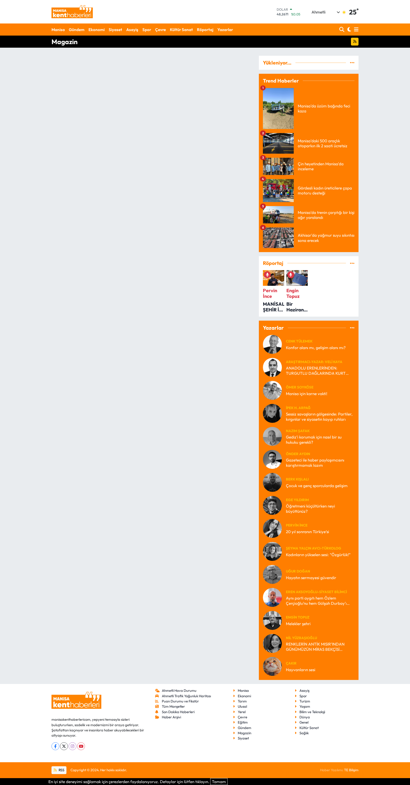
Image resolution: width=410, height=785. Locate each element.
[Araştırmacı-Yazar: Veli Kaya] (272, 366)
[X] (64, 746)
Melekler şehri (298, 623)
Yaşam (304, 706)
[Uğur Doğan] (272, 573)
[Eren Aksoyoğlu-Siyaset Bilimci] (272, 596)
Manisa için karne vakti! (306, 393)
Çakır (291, 663)
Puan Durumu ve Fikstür (180, 701)
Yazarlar (225, 29)
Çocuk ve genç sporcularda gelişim (317, 485)
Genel (303, 722)
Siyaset (115, 29)
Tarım (242, 701)
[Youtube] (81, 746)
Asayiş (132, 29)
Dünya (304, 717)
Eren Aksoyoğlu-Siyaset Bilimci (316, 592)
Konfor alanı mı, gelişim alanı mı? (316, 347)
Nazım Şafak (298, 431)
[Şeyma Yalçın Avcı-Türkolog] (272, 550)
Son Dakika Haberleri (178, 712)
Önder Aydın (298, 454)
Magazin (244, 733)
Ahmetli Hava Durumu (179, 690)
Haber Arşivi (171, 717)
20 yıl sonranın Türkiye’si (307, 531)
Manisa (58, 29)
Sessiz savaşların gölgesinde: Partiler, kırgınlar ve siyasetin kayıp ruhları (319, 416)
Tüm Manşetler (173, 706)
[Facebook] (55, 746)
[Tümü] (352, 62)
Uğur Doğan (298, 571)
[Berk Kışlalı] (272, 481)
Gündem (76, 29)
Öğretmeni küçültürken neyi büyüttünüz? (310, 508)
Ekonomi (97, 29)
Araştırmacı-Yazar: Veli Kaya (314, 362)
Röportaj (205, 29)
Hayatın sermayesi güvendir (311, 577)
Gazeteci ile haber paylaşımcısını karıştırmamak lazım (315, 462)
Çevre (160, 29)
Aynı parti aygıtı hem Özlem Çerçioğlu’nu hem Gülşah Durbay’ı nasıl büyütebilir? (316, 601)
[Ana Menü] (355, 29)
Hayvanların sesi (300, 669)
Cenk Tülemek (299, 341)
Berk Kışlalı (297, 479)
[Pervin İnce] (272, 527)
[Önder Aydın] (272, 458)
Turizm (304, 701)
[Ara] (342, 29)
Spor (146, 29)
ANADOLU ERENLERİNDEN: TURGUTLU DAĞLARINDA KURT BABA (316, 370)
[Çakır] (272, 665)
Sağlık (304, 733)
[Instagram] (72, 746)
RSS (61, 770)
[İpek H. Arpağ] (272, 412)
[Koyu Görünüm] (348, 29)
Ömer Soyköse (299, 387)
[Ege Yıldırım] (272, 504)
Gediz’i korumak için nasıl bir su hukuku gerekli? (314, 439)
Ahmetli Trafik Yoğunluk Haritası (186, 696)
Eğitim (243, 722)
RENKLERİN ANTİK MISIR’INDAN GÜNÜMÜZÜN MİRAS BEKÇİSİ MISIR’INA (315, 647)
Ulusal (242, 706)
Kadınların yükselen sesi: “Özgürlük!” (318, 554)
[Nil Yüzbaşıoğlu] (272, 642)
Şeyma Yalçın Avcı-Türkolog (313, 548)
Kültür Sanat (181, 29)
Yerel (242, 712)
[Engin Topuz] (272, 619)
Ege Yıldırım (297, 500)
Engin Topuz (297, 617)
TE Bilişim (351, 770)
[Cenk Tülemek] (272, 343)
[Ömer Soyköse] (272, 389)
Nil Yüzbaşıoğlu (301, 638)
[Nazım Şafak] (272, 435)
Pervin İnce (297, 525)
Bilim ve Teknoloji (312, 712)
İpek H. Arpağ (298, 408)
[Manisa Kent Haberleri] (72, 12)
